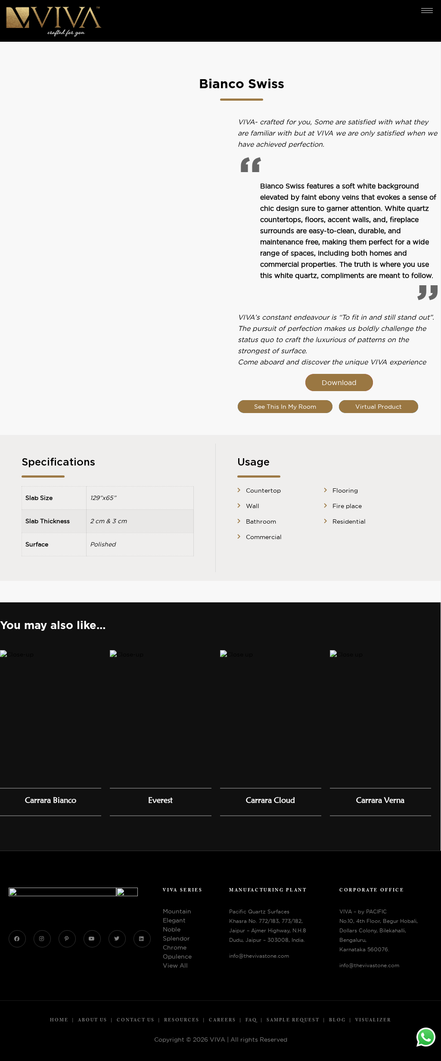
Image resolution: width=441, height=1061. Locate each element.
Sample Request (293, 1020)
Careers (222, 1020)
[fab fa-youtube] (92, 938)
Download (339, 382)
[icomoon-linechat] (67, 938)
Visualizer (373, 1020)
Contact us (136, 1020)
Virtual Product (378, 406)
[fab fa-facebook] (17, 938)
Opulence (177, 956)
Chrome (174, 947)
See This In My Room (285, 406)
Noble (171, 929)
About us (92, 1020)
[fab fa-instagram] (42, 938)
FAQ (251, 1020)
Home (59, 1020)
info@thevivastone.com (259, 956)
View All (175, 965)
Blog (337, 1020)
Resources (181, 1020)
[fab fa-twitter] (117, 938)
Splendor (176, 938)
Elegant (174, 920)
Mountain (177, 911)
